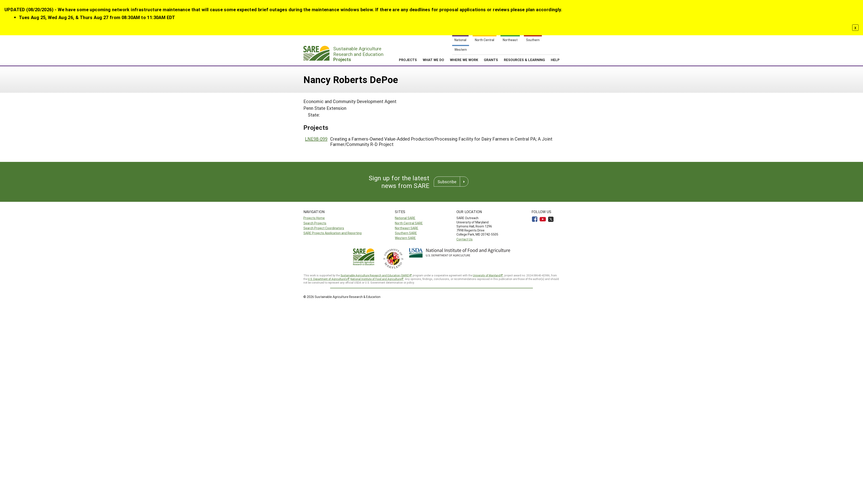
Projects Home (314, 218)
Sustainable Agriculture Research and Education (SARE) (374, 275)
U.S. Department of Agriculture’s (327, 279)
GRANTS (491, 59)
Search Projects (314, 223)
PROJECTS (408, 59)
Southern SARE (406, 233)
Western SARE (405, 238)
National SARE (405, 218)
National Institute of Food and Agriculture (375, 279)
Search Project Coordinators (323, 228)
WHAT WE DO (433, 59)
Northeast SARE (406, 228)
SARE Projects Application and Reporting (332, 233)
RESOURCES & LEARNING (524, 59)
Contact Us (464, 239)
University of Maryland (486, 275)
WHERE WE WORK (464, 59)
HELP (555, 59)
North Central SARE (409, 223)
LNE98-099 (316, 139)
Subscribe (447, 181)
